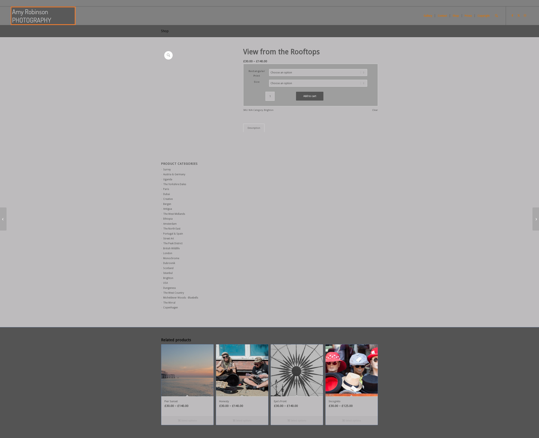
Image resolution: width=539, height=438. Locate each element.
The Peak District (173, 243)
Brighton (168, 278)
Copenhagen (170, 307)
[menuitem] (428, 16)
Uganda (167, 179)
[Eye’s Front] (3, 219)
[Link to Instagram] (525, 15)
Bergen (167, 204)
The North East (171, 228)
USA (165, 282)
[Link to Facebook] (512, 15)
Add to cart (309, 96)
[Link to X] (519, 15)
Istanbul (168, 273)
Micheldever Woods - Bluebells (180, 297)
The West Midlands (174, 213)
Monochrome (171, 258)
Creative (168, 199)
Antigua (167, 208)
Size (257, 82)
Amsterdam (170, 223)
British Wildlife (171, 248)
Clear (375, 110)
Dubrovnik (169, 263)
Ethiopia (168, 218)
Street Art (168, 238)
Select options (189, 420)
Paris (166, 189)
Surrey (167, 169)
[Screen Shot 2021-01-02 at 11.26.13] (43, 16)
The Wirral (169, 302)
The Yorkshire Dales (174, 184)
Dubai (166, 194)
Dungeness (169, 288)
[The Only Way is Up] (535, 219)
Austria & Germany (174, 174)
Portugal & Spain (173, 233)
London (167, 253)
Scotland (168, 268)
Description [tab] (254, 128)
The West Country (173, 292)
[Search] (496, 16)
